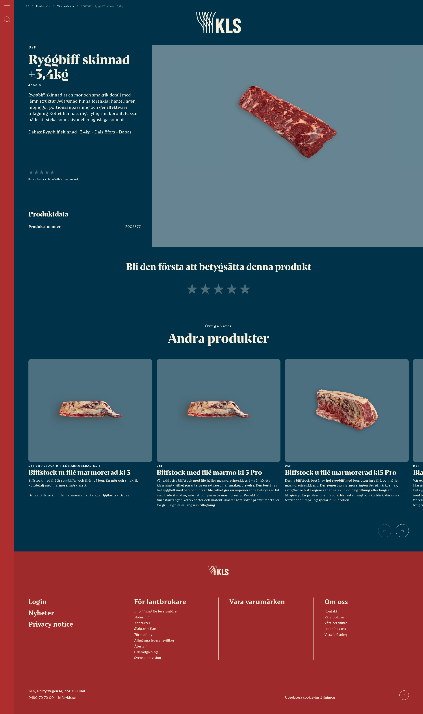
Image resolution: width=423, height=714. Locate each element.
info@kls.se (67, 697)
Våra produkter (65, 6)
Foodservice (43, 6)
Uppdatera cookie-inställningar (310, 697)
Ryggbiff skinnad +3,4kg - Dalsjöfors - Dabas (87, 131)
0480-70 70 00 (41, 697)
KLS (27, 6)
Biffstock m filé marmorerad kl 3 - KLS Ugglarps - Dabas (84, 495)
